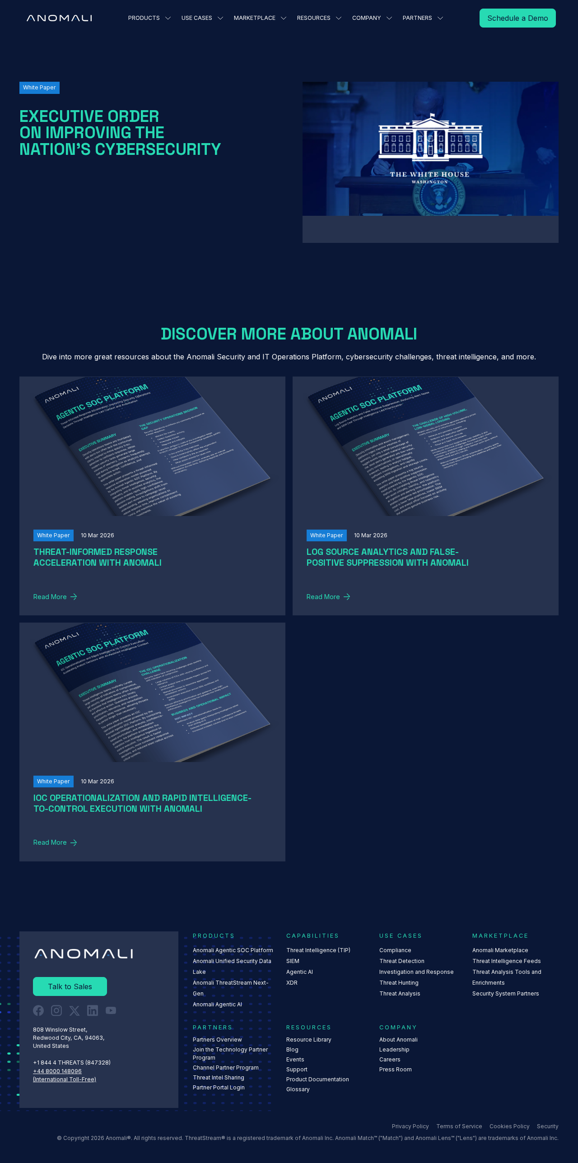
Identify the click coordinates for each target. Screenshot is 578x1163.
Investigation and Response (416, 971)
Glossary (298, 1089)
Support (297, 1069)
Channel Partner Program (226, 1067)
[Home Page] (59, 18)
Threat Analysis (399, 993)
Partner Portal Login (219, 1087)
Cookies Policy (509, 1126)
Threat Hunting (399, 982)
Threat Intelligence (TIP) (318, 950)
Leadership (394, 1049)
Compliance (395, 950)
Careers (390, 1059)
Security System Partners (505, 993)
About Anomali (398, 1039)
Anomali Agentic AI (217, 1004)
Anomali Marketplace (500, 950)
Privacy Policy (410, 1126)
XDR (292, 982)
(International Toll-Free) (64, 1079)
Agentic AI (299, 971)
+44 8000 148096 (57, 1071)
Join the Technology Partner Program (230, 1053)
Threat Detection (401, 961)
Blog (292, 1049)
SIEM (292, 961)
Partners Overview (217, 1039)
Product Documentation (317, 1079)
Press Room (395, 1069)
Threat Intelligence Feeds (506, 961)
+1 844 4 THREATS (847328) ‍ (72, 1062)
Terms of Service (459, 1126)
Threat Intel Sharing (218, 1077)
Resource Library (308, 1039)
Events (295, 1059)
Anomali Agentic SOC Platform (233, 950)
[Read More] (517, 18)
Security (548, 1126)
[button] (149, 18)
